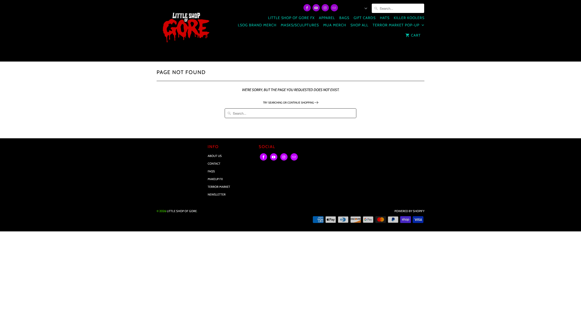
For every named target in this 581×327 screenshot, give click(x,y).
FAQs (211, 171)
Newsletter (217, 194)
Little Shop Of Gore (182, 211)
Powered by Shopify (409, 211)
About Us (215, 156)
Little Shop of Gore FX (291, 18)
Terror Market (219, 186)
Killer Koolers (409, 18)
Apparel (327, 18)
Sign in (347, 8)
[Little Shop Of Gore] (185, 30)
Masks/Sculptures (300, 25)
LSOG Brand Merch (257, 25)
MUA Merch (334, 25)
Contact (214, 163)
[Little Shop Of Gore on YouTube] (316, 7)
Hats (384, 18)
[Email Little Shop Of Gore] (334, 7)
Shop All (359, 25)
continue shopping (301, 102)
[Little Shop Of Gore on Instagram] (325, 7)
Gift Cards (365, 18)
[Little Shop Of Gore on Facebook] (307, 7)
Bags (344, 18)
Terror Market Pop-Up (397, 25)
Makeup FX (215, 179)
